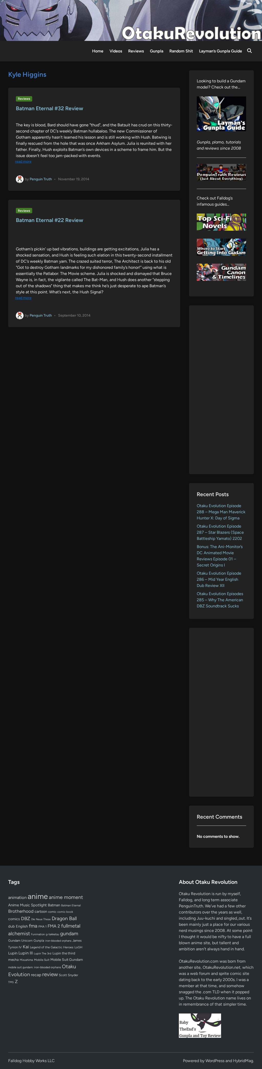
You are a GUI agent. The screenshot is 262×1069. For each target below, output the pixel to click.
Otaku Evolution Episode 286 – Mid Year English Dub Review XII (219, 579)
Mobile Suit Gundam (66, 959)
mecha (13, 959)
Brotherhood (21, 911)
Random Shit (181, 51)
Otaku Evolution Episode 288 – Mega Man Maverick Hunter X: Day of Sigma (221, 511)
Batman (54, 905)
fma (33, 926)
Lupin (12, 953)
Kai (26, 946)
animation (17, 897)
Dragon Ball (64, 918)
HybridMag (243, 1060)
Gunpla (156, 51)
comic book (65, 912)
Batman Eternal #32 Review (49, 108)
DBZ (25, 918)
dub (11, 926)
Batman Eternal (71, 905)
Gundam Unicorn (20, 940)
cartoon (41, 911)
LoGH (78, 947)
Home (97, 51)
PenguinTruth (191, 906)
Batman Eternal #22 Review (49, 220)
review (50, 974)
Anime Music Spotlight (27, 905)
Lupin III (25, 953)
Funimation (38, 934)
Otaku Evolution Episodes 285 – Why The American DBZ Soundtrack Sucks (220, 599)
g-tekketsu (52, 934)
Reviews (136, 51)
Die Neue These (41, 919)
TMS (11, 982)
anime (38, 896)
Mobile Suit (41, 960)
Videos (116, 51)
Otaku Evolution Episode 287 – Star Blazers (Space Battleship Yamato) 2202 (220, 532)
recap (36, 974)
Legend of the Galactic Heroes (51, 947)
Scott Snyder (68, 975)
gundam (69, 933)
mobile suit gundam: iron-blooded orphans (34, 967)
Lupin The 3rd (42, 953)
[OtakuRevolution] (131, 20)
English (22, 926)
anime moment (66, 897)
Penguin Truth (41, 179)
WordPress (214, 1060)
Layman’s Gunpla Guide (220, 51)
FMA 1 (42, 926)
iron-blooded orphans (58, 940)
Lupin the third (63, 953)
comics (14, 919)
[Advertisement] (221, 389)
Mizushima (26, 960)
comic (52, 912)
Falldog (185, 899)
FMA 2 (54, 926)
